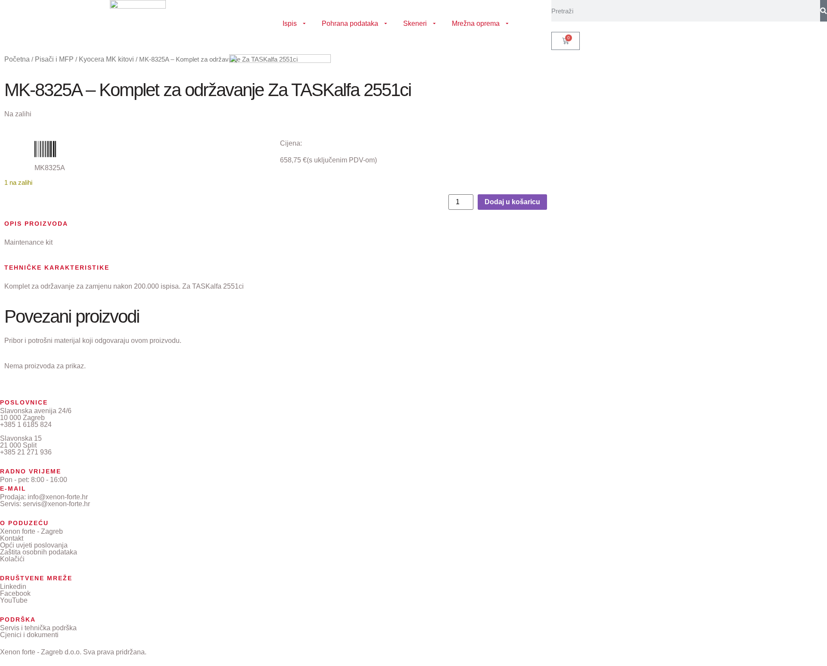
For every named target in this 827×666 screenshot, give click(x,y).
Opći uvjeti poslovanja (34, 545)
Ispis (290, 23)
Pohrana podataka (350, 23)
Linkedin (13, 586)
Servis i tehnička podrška (38, 628)
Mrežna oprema (476, 23)
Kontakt (11, 538)
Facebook (15, 593)
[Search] (823, 11)
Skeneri (415, 23)
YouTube (14, 600)
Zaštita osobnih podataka (38, 552)
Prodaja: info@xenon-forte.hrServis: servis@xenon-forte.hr (45, 500)
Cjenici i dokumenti (29, 634)
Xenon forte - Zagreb (31, 531)
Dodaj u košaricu (512, 201)
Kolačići (12, 559)
